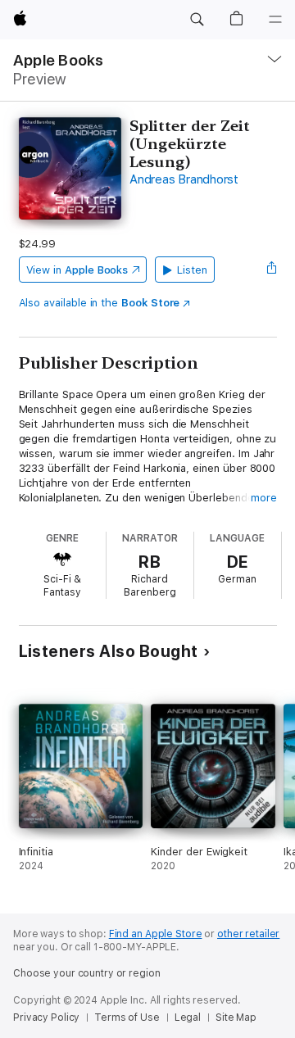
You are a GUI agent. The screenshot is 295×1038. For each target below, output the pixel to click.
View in (77, 270)
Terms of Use (127, 1017)
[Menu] (275, 19)
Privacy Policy (46, 1017)
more (264, 498)
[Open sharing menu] (271, 269)
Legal (188, 1017)
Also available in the (99, 303)
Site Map (236, 1017)
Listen (192, 270)
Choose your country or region (87, 973)
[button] (196, 19)
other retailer (248, 934)
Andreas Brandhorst (183, 179)
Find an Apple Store (155, 934)
